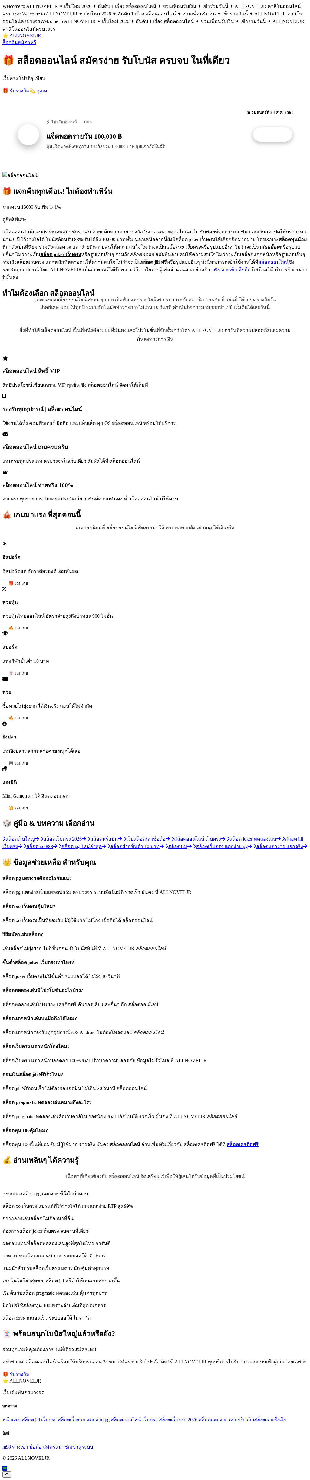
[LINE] (4, 1468)
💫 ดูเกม (38, 90)
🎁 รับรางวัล (15, 90)
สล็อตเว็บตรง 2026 (178, 1419)
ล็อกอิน (10, 42)
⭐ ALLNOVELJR (21, 35)
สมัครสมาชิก (57, 1446)
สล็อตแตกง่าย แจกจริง (222, 1419)
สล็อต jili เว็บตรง (39, 1419)
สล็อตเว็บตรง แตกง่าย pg (84, 1419)
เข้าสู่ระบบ (82, 1446)
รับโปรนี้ (276, 134)
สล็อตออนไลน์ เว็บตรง (134, 1419)
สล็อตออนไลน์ (273, 262)
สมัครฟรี (27, 42)
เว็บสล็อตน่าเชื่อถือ (266, 1419)
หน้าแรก (11, 1419)
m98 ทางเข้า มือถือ (231, 269)
